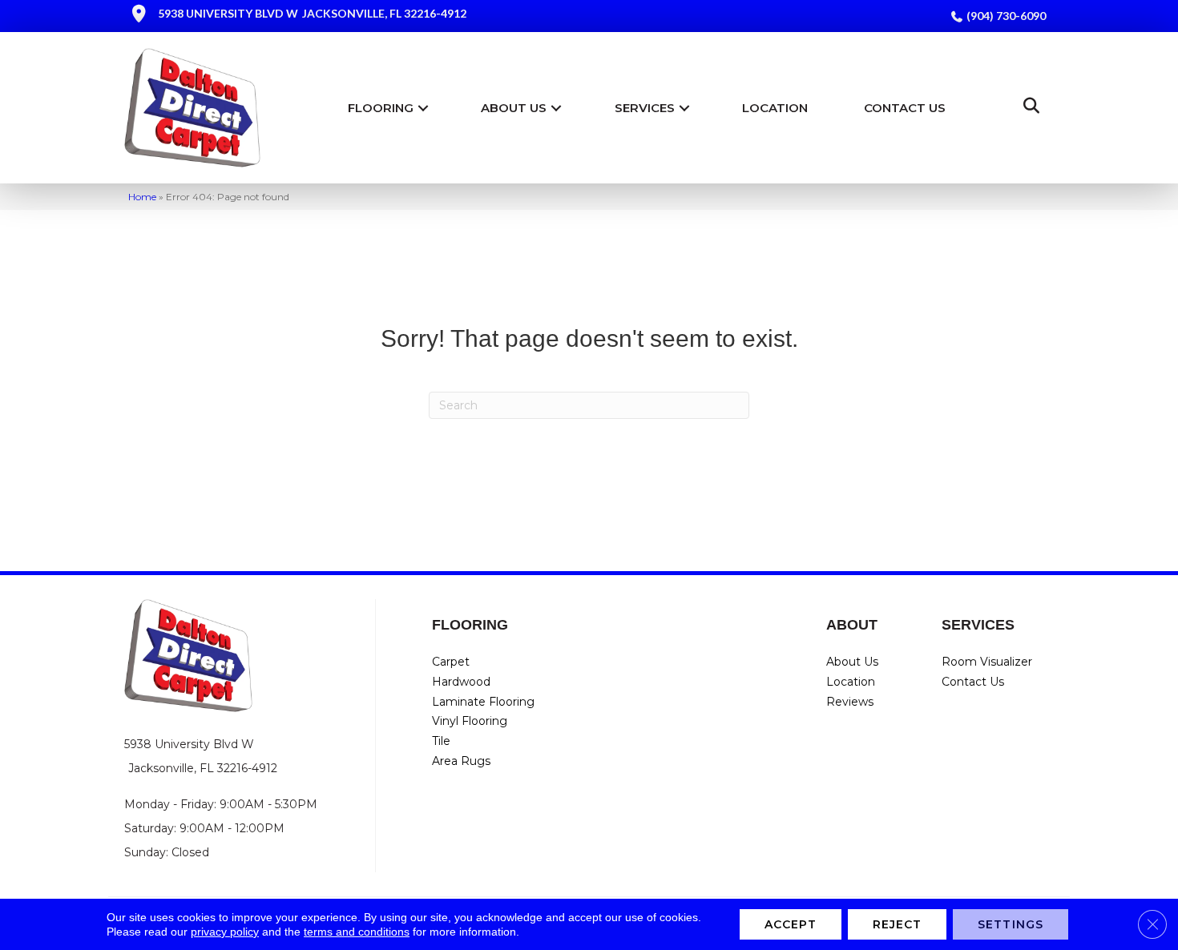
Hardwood (461, 681)
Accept (790, 924)
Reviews (849, 701)
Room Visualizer (987, 661)
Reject (897, 924)
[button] (423, 108)
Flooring (381, 107)
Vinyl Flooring (469, 721)
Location (775, 107)
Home (142, 197)
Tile (441, 741)
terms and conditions (356, 931)
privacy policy (225, 931)
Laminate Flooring (483, 701)
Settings (1010, 924)
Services (645, 107)
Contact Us (905, 107)
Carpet (451, 661)
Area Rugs (461, 761)
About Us (514, 107)
